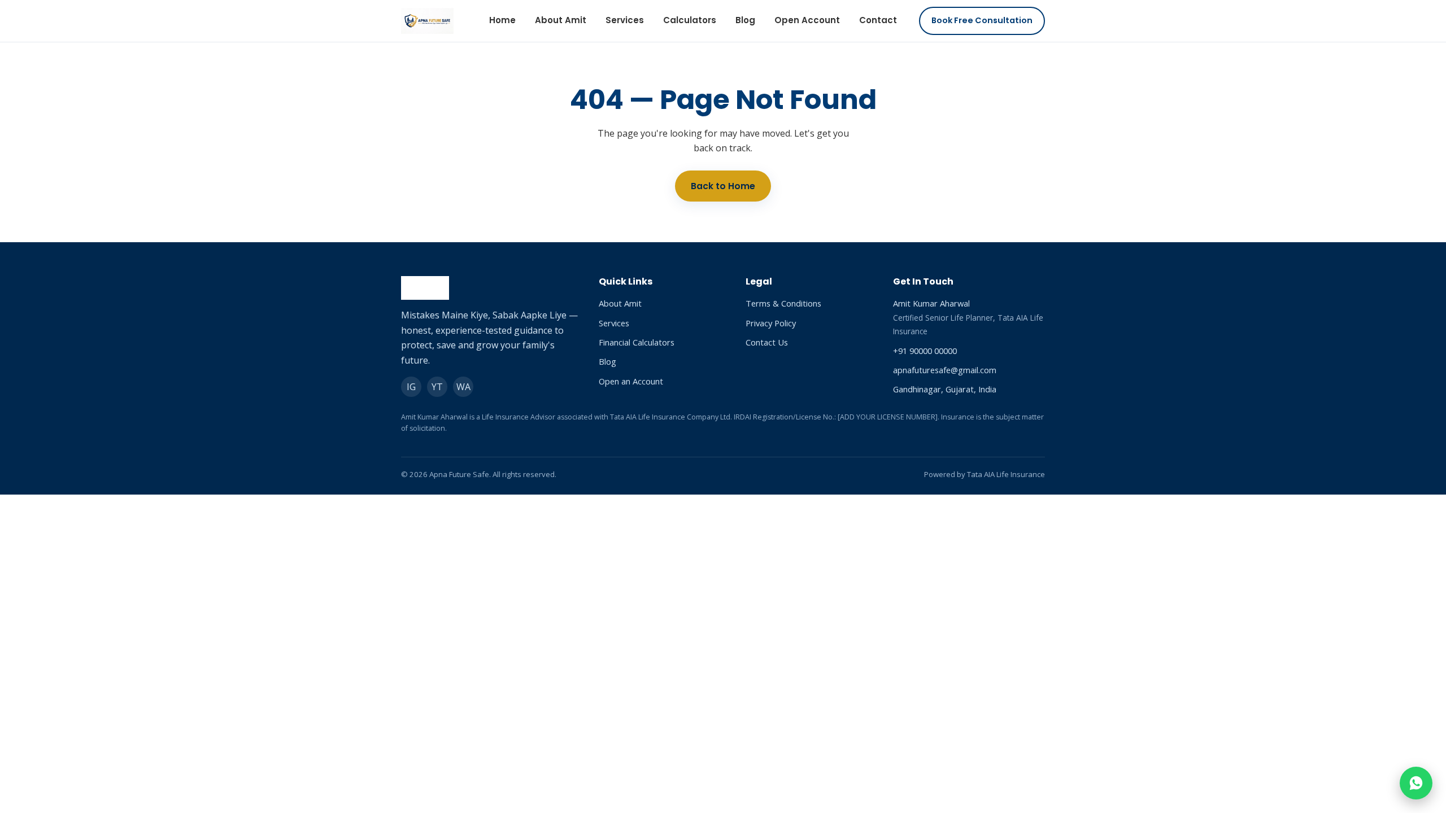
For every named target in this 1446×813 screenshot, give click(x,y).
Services (625, 20)
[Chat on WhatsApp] (1416, 783)
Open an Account (631, 381)
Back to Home (723, 186)
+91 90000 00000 (925, 350)
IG (411, 387)
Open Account (807, 20)
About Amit (560, 20)
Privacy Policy (771, 323)
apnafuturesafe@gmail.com (944, 369)
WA (463, 387)
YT (437, 387)
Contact (878, 20)
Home (502, 20)
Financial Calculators (636, 342)
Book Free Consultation (982, 20)
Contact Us (767, 342)
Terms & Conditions (783, 303)
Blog (745, 20)
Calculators (689, 20)
